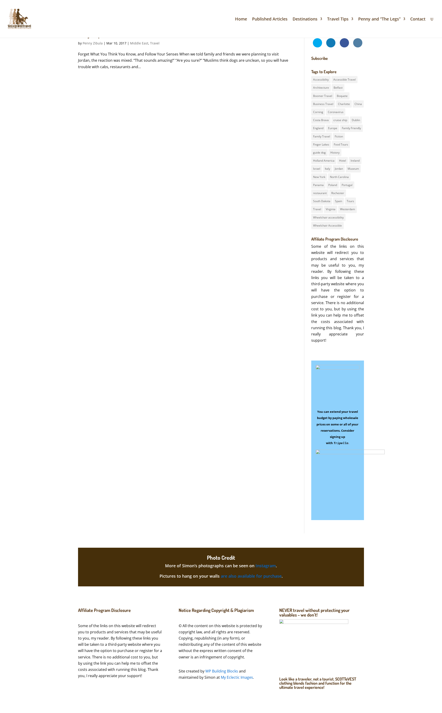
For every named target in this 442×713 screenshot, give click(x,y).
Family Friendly (351, 128)
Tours (350, 201)
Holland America (323, 161)
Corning (318, 112)
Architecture (321, 88)
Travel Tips (338, 19)
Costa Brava (321, 120)
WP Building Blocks (221, 671)
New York (319, 177)
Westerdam (347, 209)
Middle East (139, 43)
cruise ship (340, 120)
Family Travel (321, 136)
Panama (318, 185)
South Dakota (321, 201)
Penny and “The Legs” (379, 19)
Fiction (339, 136)
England (318, 128)
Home (241, 19)
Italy (327, 169)
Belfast (338, 88)
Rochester (337, 193)
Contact (417, 19)
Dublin (356, 120)
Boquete (342, 96)
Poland (332, 185)
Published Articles (270, 19)
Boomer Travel (322, 96)
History (335, 152)
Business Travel (323, 104)
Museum (353, 169)
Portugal (347, 185)
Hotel (342, 161)
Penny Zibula (93, 43)
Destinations (305, 19)
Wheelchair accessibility (328, 217)
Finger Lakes (321, 144)
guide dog (319, 152)
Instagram (266, 565)
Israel (316, 169)
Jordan (339, 169)
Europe (332, 128)
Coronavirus (335, 112)
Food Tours (341, 144)
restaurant (320, 193)
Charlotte (344, 104)
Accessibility (321, 79)
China (358, 104)
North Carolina (339, 177)
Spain (338, 201)
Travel (155, 43)
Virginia (330, 209)
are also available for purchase (251, 576)
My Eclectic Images (237, 677)
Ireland (355, 161)
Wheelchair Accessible (327, 225)
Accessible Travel (344, 79)
